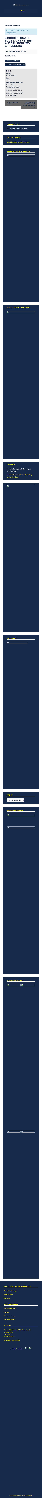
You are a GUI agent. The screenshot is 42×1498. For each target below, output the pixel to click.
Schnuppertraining (9, 1308)
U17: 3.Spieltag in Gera (12, 103)
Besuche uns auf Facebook (18, 151)
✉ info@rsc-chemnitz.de (12, 1340)
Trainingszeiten (13, 124)
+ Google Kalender (12, 60)
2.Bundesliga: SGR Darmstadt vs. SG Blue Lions (29, 104)
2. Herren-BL (10, 84)
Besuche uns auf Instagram (18, 308)
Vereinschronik (8, 1294)
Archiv (10, 795)
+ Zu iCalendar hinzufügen (15, 64)
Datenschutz (19, 1348)
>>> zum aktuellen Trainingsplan (17, 129)
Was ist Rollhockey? (10, 1291)
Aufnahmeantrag (9, 1319)
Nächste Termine (14, 138)
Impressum (13, 1348)
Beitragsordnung (9, 1316)
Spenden (7, 1298)
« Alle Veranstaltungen (12, 25)
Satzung (6, 1312)
